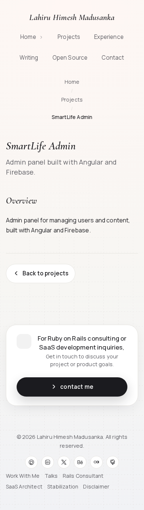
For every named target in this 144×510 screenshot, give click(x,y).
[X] (64, 462)
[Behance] (80, 462)
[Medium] (96, 462)
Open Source (70, 58)
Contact (113, 58)
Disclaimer (96, 486)
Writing (29, 58)
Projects (69, 37)
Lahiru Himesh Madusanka (71, 17)
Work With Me (23, 475)
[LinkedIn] (47, 462)
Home (28, 37)
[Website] (112, 462)
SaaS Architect (24, 486)
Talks (51, 475)
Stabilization (62, 486)
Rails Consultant (83, 475)
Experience (109, 37)
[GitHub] (31, 462)
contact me (76, 387)
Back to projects (46, 273)
